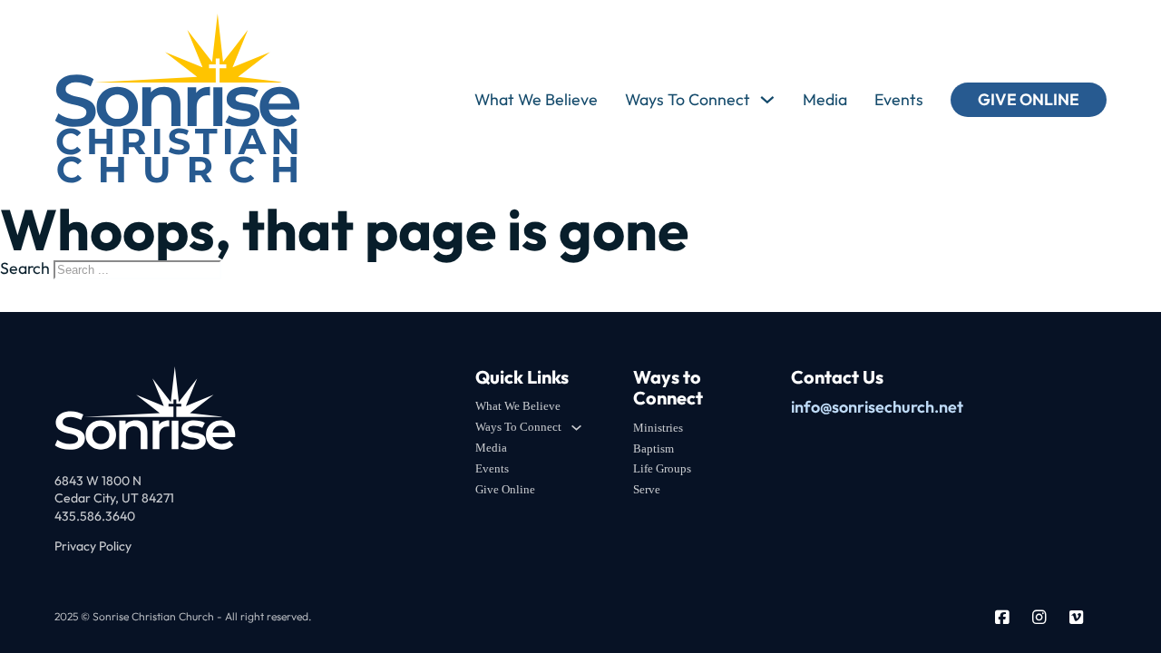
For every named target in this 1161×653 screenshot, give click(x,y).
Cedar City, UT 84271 (114, 498)
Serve (646, 489)
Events (898, 100)
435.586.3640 (94, 516)
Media (825, 100)
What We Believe (536, 100)
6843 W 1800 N (97, 481)
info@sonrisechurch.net (877, 406)
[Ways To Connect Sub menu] (767, 100)
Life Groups (662, 468)
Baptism (653, 448)
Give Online (1028, 99)
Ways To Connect (687, 100)
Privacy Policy (93, 546)
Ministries (658, 427)
